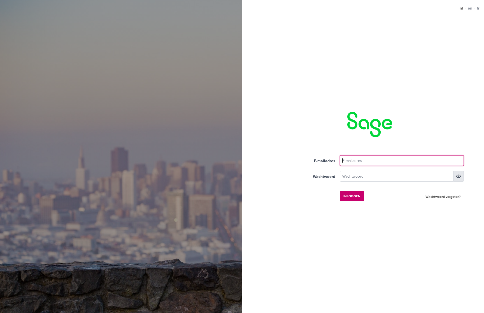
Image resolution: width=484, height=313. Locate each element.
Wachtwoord (324, 176)
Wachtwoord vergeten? (442, 196)
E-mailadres (324, 161)
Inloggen (351, 196)
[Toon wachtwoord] (458, 176)
